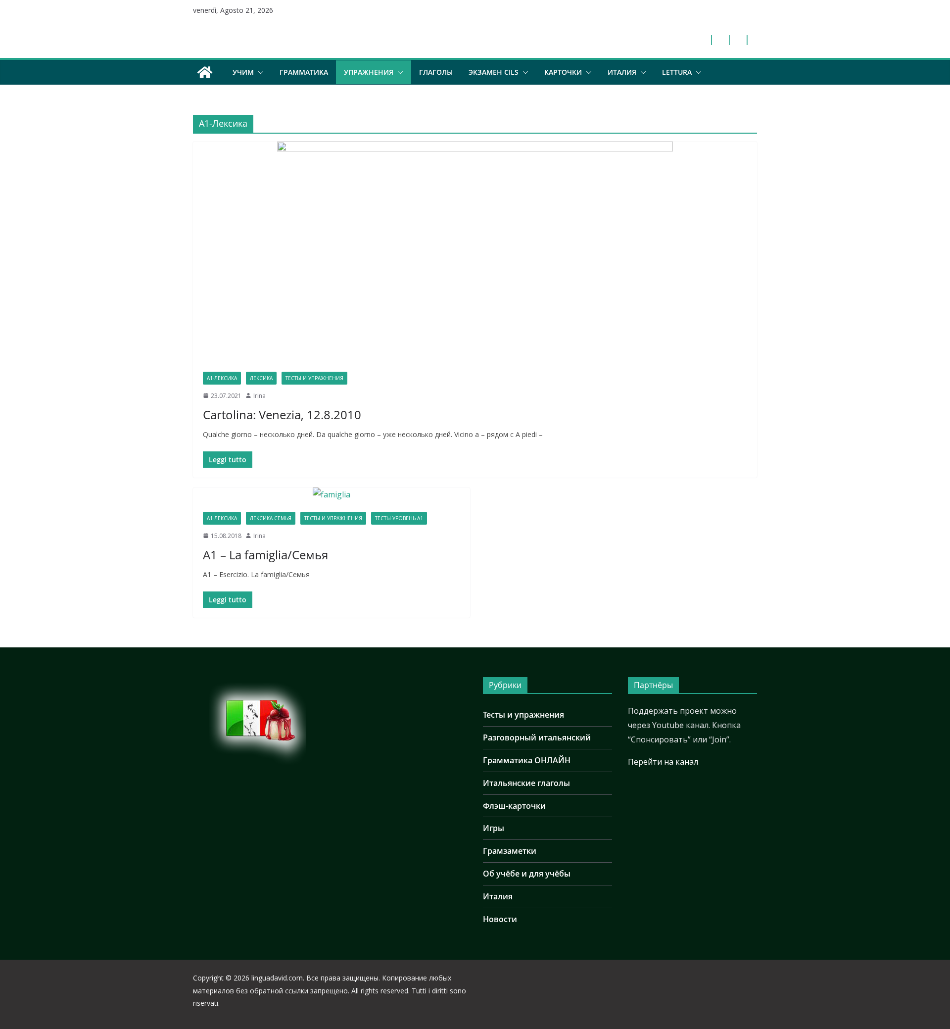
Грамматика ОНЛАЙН (526, 760)
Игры (493, 828)
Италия (622, 72)
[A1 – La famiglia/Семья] (331, 495)
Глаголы (436, 72)
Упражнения (368, 72)
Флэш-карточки (514, 805)
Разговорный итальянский (537, 737)
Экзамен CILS (494, 72)
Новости (500, 919)
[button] (259, 72)
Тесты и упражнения (314, 378)
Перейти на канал (663, 761)
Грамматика (304, 72)
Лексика (261, 378)
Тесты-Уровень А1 (399, 518)
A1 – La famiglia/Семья (265, 554)
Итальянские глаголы (526, 783)
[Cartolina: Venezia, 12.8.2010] (475, 252)
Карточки (563, 72)
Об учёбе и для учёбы (526, 873)
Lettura (677, 72)
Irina (259, 396)
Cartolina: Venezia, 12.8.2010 (282, 414)
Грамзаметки (509, 850)
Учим (243, 72)
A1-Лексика (222, 378)
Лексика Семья (270, 518)
